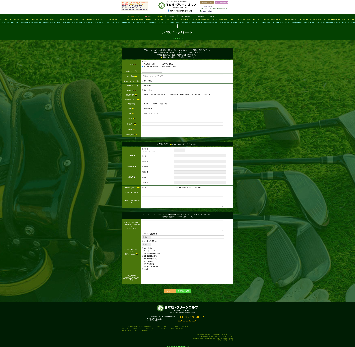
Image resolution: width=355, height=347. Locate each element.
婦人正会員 (174, 94)
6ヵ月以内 (163, 104)
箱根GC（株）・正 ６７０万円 (114, 19)
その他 (208, 94)
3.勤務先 (130, 177)
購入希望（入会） (149, 64)
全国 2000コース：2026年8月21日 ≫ (135, 2)
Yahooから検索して (150, 234)
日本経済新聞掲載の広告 (152, 253)
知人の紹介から (149, 261)
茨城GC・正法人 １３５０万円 (183, 19)
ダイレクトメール (149, 251)
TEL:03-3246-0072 (208, 6)
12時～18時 (197, 187)
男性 (145, 108)
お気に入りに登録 (206, 11)
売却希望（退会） (168, 64)
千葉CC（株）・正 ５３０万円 (73, 19)
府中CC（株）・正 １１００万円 (159, 19)
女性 (150, 108)
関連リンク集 (149, 328)
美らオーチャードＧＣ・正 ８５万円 (289, 19)
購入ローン (167, 326)
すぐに (146, 104)
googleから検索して (150, 241)
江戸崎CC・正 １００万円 (266, 19)
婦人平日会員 (184, 94)
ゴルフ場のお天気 (126, 330)
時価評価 (158, 326)
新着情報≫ (125, 4)
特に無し (179, 187)
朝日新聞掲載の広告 (150, 256)
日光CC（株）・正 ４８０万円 (136, 19)
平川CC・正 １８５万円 (93, 19)
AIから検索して (149, 248)
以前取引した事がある (151, 266)
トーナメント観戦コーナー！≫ (131, 8)
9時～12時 (187, 187)
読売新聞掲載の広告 (150, 259)
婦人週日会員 (197, 94)
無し (150, 81)
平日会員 (154, 94)
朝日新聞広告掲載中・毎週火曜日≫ (134, 9)
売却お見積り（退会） (169, 66)
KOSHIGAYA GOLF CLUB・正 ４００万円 (47, 19)
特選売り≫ (139, 4)
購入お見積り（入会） (151, 66)
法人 (150, 90)
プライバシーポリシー (162, 328)
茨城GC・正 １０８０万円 (204, 19)
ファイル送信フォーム (147, 330)
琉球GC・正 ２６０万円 (223, 19)
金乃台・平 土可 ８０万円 (329, 19)
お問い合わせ (185, 326)
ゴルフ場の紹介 (149, 264)
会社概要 (175, 326)
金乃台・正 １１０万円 (310, 19)
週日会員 (163, 94)
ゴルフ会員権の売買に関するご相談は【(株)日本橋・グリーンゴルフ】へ (213, 336)
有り (145, 81)
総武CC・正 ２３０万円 (22, 19)
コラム (136, 330)
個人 (145, 90)
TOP (123, 326)
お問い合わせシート (137, 328)
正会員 (146, 94)
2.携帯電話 (130, 166)
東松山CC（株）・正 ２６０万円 (244, 19)
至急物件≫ (132, 4)
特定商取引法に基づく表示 (178, 328)
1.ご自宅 (130, 155)
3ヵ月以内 (154, 104)
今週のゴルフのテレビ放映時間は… (133, 6)
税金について (125, 328)
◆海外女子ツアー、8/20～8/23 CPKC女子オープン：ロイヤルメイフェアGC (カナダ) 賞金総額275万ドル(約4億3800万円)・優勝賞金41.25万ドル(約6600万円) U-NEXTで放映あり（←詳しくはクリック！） (110, 22)
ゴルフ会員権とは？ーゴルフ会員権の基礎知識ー (140, 326)
